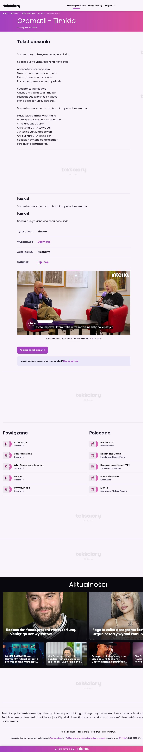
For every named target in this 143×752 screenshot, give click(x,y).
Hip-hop (41, 14)
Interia (5, 14)
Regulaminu (55, 738)
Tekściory (15, 14)
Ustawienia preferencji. (95, 738)
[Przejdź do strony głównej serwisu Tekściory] (11, 5)
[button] (76, 5)
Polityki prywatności (75, 738)
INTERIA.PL (123, 738)
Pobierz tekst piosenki (32, 350)
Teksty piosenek (28, 14)
